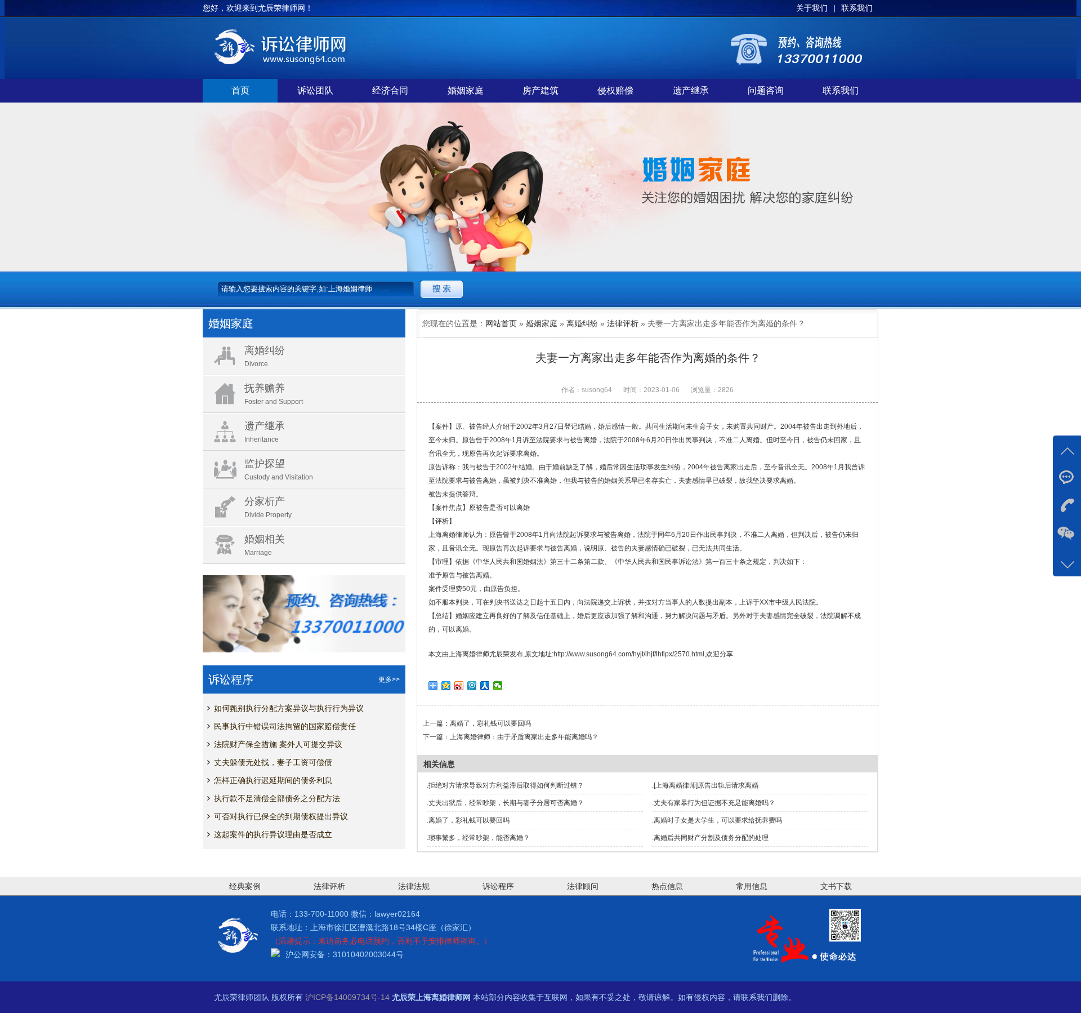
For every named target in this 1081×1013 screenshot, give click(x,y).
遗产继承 (691, 90)
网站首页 (501, 323)
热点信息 (667, 886)
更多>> (389, 679)
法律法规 (414, 886)
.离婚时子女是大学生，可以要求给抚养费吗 (717, 820)
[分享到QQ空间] (446, 685)
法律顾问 (582, 886)
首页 (240, 90)
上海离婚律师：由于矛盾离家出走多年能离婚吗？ (524, 737)
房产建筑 (540, 90)
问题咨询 (766, 90)
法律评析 (622, 323)
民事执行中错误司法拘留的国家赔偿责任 (285, 726)
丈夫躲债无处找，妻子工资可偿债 (273, 762)
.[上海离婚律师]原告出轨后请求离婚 (705, 785)
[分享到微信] (498, 685)
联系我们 (841, 90)
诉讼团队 (315, 90)
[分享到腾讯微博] (472, 685)
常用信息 (751, 886)
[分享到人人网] (485, 685)
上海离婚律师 (469, 654)
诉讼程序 (498, 886)
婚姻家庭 (466, 90)
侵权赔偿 (615, 90)
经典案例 (245, 886)
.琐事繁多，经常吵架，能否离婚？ (478, 838)
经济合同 (390, 90)
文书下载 (836, 886)
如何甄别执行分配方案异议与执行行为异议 (289, 708)
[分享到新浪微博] (459, 685)
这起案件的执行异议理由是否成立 (273, 834)
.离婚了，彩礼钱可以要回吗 (468, 820)
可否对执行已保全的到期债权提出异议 (281, 816)
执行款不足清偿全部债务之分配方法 (277, 798)
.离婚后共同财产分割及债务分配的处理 (710, 838)
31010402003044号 (368, 954)
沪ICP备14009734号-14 (347, 997)
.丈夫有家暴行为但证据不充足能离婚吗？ (713, 803)
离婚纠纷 (582, 323)
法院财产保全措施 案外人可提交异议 (278, 744)
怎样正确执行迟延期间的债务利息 (273, 780)
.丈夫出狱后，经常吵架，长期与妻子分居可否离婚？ (505, 803)
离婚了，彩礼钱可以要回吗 (490, 723)
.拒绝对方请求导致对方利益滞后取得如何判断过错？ (505, 785)
